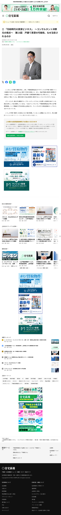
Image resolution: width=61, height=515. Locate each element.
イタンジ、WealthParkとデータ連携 (10, 218)
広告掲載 (34, 496)
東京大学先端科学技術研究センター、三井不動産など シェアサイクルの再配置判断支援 (26, 219)
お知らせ (4, 488)
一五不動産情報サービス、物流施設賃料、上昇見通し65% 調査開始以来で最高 (26, 263)
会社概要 (4, 486)
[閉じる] (57, 22)
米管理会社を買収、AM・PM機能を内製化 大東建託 (43, 262)
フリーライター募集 (37, 505)
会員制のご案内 (36, 491)
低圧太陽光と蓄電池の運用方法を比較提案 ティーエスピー (27, 241)
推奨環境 (34, 488)
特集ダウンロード (17, 458)
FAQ (3, 505)
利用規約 (20, 131)
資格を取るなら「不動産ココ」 (21, 452)
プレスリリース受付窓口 (38, 502)
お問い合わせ (5, 507)
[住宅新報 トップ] (12, 16)
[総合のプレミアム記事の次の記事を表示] (60, 236)
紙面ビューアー (53, 455)
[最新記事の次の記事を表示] (60, 260)
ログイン (55, 16)
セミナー (15, 455)
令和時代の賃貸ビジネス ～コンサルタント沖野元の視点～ (17, 41)
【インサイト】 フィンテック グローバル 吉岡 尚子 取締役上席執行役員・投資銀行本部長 (10, 264)
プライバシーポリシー (29, 131)
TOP (3, 438)
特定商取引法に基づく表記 (8, 494)
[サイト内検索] (48, 15)
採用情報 (4, 491)
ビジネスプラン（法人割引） (39, 494)
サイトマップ (5, 510)
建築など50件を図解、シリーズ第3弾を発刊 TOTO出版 (44, 241)
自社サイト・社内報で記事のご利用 (41, 510)
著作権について (6, 502)
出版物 (51, 448)
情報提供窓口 (35, 507)
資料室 (33, 499)
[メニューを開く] (3, 16)
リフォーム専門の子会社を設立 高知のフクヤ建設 (44, 218)
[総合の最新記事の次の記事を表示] (60, 214)
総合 (7, 438)
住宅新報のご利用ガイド (38, 486)
